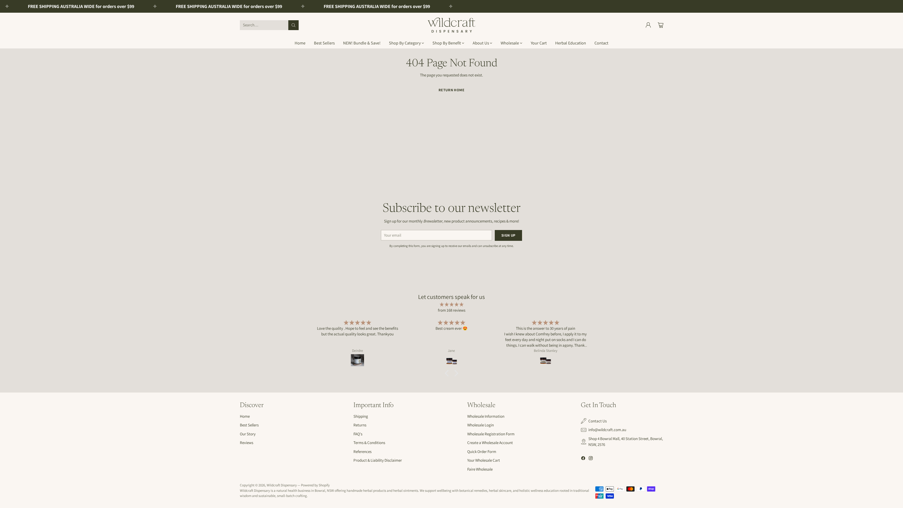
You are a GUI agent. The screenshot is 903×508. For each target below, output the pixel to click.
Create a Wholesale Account (490, 442)
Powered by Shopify (315, 485)
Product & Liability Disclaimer (377, 460)
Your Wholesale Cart (483, 460)
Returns (359, 425)
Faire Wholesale (480, 469)
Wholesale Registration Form (491, 434)
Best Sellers (249, 425)
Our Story (248, 434)
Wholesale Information (485, 416)
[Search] (293, 25)
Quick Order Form (481, 451)
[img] (451, 305)
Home (245, 416)
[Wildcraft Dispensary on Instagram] (591, 459)
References (362, 451)
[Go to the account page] (648, 25)
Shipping (360, 416)
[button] (448, 373)
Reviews (246, 442)
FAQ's (357, 434)
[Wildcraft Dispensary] (451, 25)
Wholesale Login (480, 425)
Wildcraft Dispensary (282, 485)
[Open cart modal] (660, 25)
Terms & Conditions (369, 442)
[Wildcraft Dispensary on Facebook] (583, 459)
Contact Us (597, 421)
